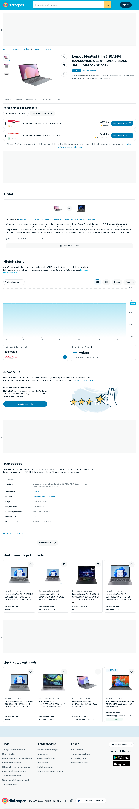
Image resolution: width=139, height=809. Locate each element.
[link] (69, 225)
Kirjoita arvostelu (90, 70)
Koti (5, 49)
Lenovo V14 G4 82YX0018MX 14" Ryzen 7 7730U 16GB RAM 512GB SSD (56, 219)
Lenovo (36, 491)
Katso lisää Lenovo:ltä (13, 533)
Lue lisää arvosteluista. (83, 380)
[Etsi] (107, 4)
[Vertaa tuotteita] (64, 74)
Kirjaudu (125, 5)
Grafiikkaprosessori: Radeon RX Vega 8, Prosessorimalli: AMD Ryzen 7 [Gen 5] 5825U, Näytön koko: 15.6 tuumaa (103, 77)
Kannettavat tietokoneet (43, 49)
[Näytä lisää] (5, 123)
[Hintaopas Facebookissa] (66, 800)
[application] (69, 314)
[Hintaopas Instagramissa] (71, 800)
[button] (64, 57)
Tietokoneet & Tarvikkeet (20, 49)
